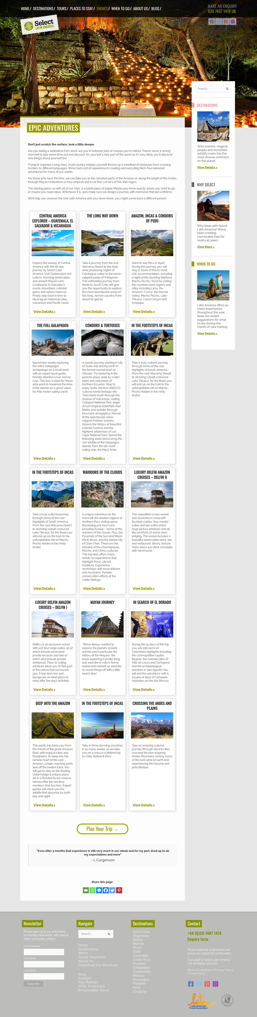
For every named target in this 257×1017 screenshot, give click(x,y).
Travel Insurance (91, 957)
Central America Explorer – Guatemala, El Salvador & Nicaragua (52, 220)
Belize (138, 940)
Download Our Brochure (98, 965)
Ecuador (139, 963)
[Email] (86, 890)
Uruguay (140, 991)
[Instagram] (232, 21)
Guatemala (142, 971)
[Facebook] (211, 21)
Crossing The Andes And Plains (152, 706)
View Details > (44, 311)
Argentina (141, 936)
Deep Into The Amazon (53, 703)
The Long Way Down (102, 215)
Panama (139, 983)
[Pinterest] (225, 21)
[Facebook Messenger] (99, 890)
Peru (136, 987)
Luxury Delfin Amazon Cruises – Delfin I (53, 605)
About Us (86, 961)
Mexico (139, 975)
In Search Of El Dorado (152, 602)
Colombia (140, 955)
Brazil (137, 947)
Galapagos (141, 967)
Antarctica (141, 932)
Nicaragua (141, 979)
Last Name (30, 970)
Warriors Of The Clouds (102, 472)
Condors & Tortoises (102, 325)
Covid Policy (197, 973)
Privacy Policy (224, 969)
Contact (84, 978)
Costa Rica (141, 959)
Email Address (32, 946)
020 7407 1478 (219, 11)
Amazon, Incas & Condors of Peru (152, 218)
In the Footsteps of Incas (152, 325)
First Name (30, 958)
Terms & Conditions (200, 969)
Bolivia (138, 943)
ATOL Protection (91, 986)
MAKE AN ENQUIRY (222, 6)
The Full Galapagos (53, 325)
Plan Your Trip (99, 828)
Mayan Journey (102, 602)
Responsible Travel (93, 990)
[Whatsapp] (92, 890)
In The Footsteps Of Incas (52, 472)
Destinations (88, 949)
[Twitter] (218, 21)
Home (83, 945)
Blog (82, 974)
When (83, 953)
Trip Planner (88, 982)
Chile (137, 951)
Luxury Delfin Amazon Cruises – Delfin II (152, 475)
